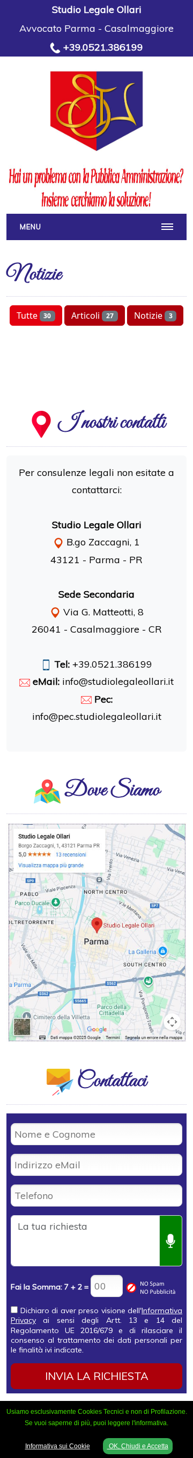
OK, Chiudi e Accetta (137, 1446)
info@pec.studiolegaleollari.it (96, 716)
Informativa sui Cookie (57, 1446)
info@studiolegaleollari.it (118, 681)
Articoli (92, 315)
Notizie (153, 315)
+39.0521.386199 (103, 47)
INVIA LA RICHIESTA (97, 1376)
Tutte (34, 315)
